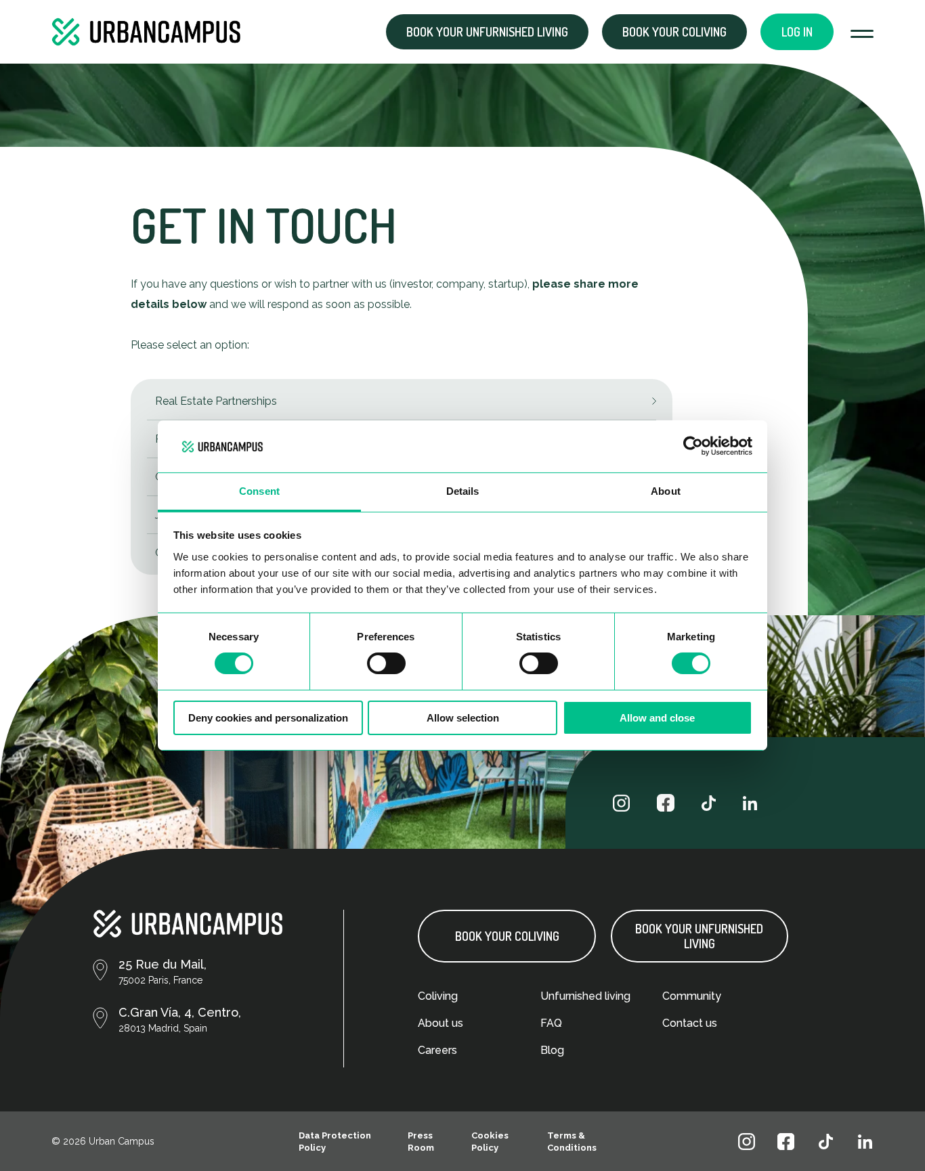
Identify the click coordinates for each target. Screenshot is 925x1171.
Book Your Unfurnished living (699, 936)
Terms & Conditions (572, 1141)
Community (691, 996)
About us (440, 1023)
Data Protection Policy (335, 1141)
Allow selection (463, 718)
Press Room (421, 1141)
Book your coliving (674, 31)
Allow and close (657, 718)
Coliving (438, 996)
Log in (797, 31)
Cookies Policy (490, 1141)
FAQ (551, 1023)
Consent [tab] (259, 491)
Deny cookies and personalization (268, 718)
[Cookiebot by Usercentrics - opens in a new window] (693, 446)
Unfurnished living (585, 996)
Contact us (689, 1023)
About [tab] (666, 491)
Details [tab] (462, 491)
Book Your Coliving (507, 936)
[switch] (386, 663)
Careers (437, 1050)
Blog (552, 1050)
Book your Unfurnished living (487, 31)
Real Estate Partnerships (216, 401)
